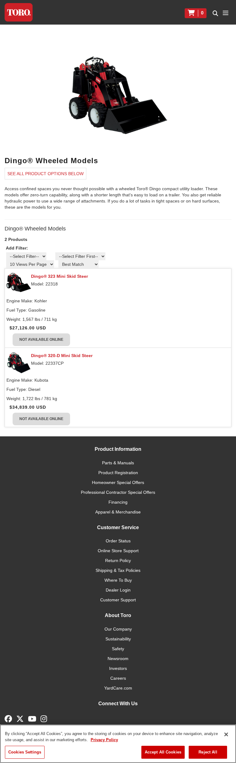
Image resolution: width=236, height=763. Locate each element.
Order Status (118, 540)
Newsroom (118, 658)
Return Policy (118, 560)
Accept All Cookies (163, 752)
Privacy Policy (104, 739)
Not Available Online (41, 339)
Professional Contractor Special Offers (118, 492)
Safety (118, 648)
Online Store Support (118, 550)
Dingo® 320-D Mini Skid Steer (61, 355)
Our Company (118, 629)
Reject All (208, 752)
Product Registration (118, 472)
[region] (118, 744)
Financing (118, 502)
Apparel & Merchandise (118, 511)
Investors (118, 668)
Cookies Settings (24, 752)
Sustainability (118, 638)
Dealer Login (118, 590)
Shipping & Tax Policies (118, 570)
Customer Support (118, 599)
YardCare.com (118, 688)
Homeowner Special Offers (118, 482)
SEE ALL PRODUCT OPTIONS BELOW (45, 173)
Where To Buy (118, 580)
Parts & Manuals (118, 462)
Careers (118, 678)
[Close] (226, 734)
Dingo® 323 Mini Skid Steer (59, 276)
